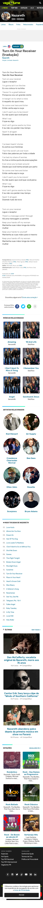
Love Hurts (10, 527)
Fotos (18, 25)
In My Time (10, 612)
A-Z (32, 8)
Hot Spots (4, 857)
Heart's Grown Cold (13, 581)
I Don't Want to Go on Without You (18, 547)
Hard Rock (20, 19)
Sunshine (9, 570)
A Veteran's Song (12, 589)
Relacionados (28, 25)
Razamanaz (10, 593)
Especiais (4, 854)
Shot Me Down (11, 551)
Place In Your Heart (13, 577)
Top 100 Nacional (7, 859)
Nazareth (18, 15)
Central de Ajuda (28, 854)
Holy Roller (10, 620)
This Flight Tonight (13, 558)
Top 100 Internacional (9, 862)
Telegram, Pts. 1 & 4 (13, 601)
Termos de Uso (27, 857)
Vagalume (11, 3)
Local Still (9, 616)
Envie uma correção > (30, 297)
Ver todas (36, 630)
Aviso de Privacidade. (22, 890)
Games (8, 554)
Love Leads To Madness (15, 543)
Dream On (10, 535)
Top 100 (14, 8)
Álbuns (10, 25)
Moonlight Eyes (11, 566)
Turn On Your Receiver (14, 574)
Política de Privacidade (30, 859)
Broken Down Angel (13, 562)
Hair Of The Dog (12, 539)
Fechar (21, 895)
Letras (3, 25)
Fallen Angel (10, 604)
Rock (13, 19)
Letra (5, 46)
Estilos (24, 8)
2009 (12, 273)
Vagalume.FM (34, 748)
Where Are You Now (13, 531)
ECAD (4, 275)
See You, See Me (12, 597)
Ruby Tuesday (11, 608)
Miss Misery (10, 585)
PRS (27, 260)
